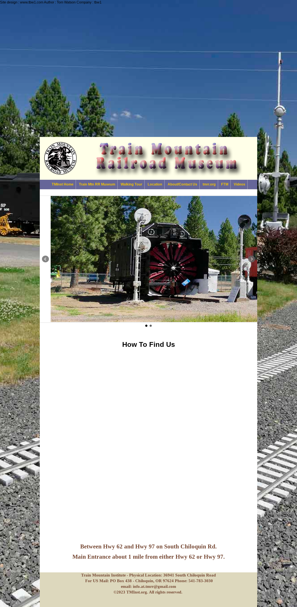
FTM (224, 184)
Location (155, 184)
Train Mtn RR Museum (97, 184)
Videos (239, 184)
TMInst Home (62, 184)
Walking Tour (131, 184)
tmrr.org (209, 184)
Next (251, 259)
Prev (45, 259)
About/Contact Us (182, 184)
